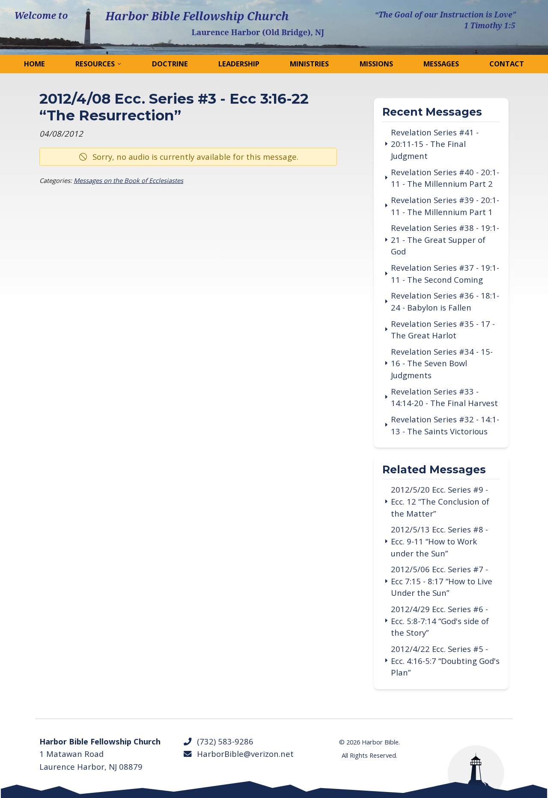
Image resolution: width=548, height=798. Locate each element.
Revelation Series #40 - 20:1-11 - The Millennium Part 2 (445, 178)
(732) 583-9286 (223, 741)
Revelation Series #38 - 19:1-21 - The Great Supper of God (445, 239)
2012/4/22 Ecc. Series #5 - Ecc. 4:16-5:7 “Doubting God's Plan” (445, 660)
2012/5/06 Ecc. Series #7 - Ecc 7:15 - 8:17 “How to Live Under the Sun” (441, 581)
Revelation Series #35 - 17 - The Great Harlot (443, 329)
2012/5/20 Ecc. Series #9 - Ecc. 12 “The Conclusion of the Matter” (440, 501)
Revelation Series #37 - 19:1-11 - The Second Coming (445, 273)
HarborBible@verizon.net (243, 753)
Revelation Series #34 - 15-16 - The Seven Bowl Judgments (442, 363)
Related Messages (434, 470)
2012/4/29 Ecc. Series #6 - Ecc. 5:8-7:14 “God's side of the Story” (440, 621)
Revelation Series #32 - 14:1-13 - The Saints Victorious (445, 425)
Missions (376, 64)
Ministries (309, 64)
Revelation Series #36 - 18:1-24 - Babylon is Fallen (445, 301)
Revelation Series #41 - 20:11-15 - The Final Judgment (435, 144)
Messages (441, 64)
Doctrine (170, 64)
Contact (506, 64)
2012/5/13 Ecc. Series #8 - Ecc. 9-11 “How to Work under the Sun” (439, 541)
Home (34, 64)
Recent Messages (432, 112)
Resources (95, 64)
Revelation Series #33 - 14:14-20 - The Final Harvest (444, 397)
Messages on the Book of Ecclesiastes (128, 180)
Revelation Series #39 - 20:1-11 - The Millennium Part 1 (445, 205)
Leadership (238, 64)
